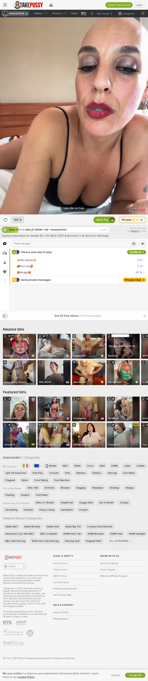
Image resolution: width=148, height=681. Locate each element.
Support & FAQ (60, 612)
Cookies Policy (61, 582)
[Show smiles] (134, 243)
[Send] (142, 243)
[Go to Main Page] (28, 5)
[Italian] (25, 466)
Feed (74, 13)
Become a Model (109, 563)
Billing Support (60, 619)
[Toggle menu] (5, 5)
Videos (41, 13)
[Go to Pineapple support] (30, 633)
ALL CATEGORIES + (120, 541)
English (12, 566)
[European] (37, 466)
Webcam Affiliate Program (113, 576)
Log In (139, 5)
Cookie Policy (26, 677)
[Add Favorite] (5, 219)
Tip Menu (135, 252)
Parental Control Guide (65, 588)
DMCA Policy (60, 576)
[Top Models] (51, 5)
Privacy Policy (60, 563)
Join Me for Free (74, 208)
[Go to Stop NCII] (13, 643)
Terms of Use (60, 569)
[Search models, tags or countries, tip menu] (143, 13)
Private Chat (133, 279)
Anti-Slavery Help (62, 595)
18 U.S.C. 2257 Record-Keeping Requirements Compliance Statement (39, 658)
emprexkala (11, 457)
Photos (59, 13)
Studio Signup (107, 569)
